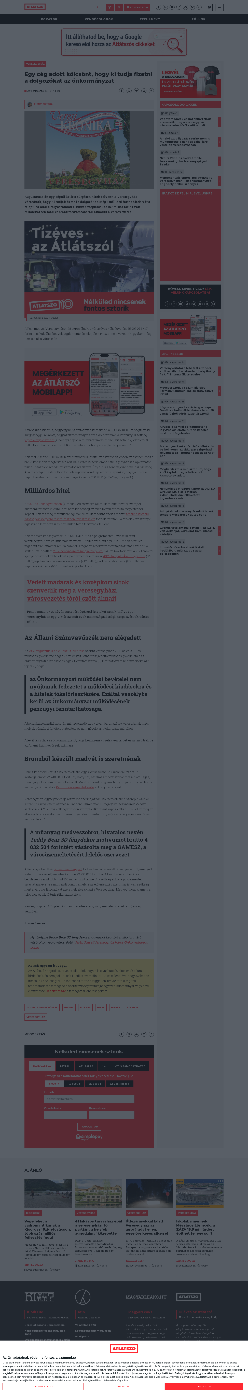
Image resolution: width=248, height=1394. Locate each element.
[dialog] (124, 1367)
